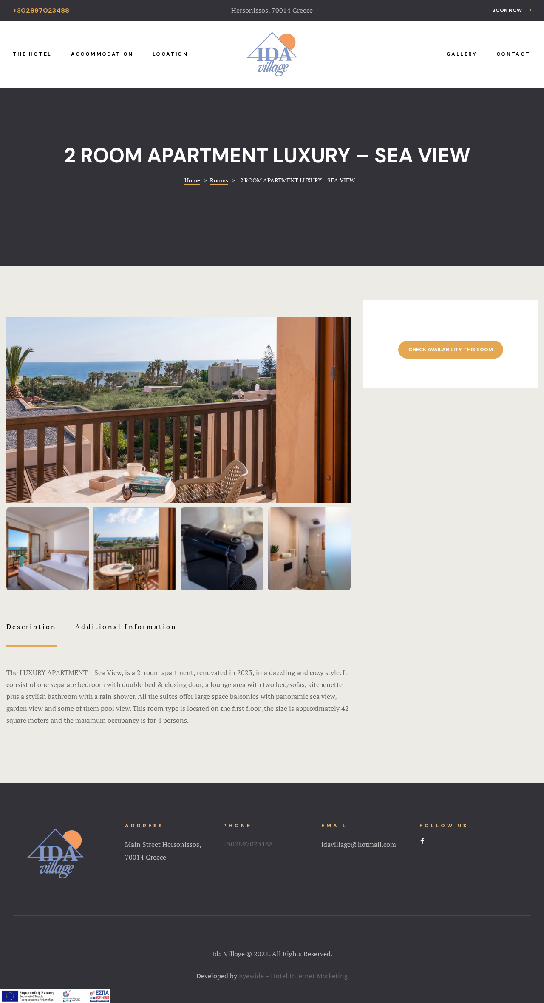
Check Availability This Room (450, 349)
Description (31, 626)
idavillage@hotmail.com (358, 844)
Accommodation (102, 54)
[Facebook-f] (422, 841)
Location (170, 54)
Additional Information (126, 626)
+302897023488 (248, 844)
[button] (511, 10)
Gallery (461, 54)
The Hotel (32, 54)
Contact (513, 54)
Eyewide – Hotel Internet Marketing (293, 975)
